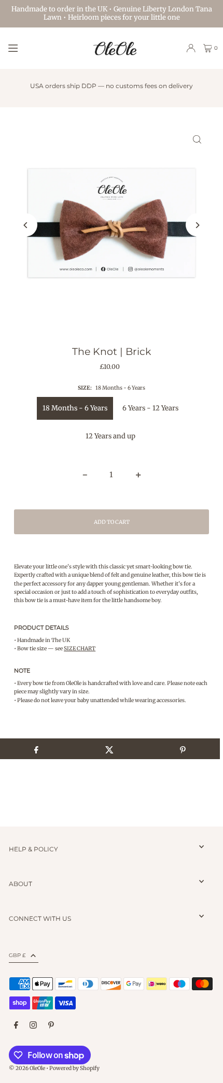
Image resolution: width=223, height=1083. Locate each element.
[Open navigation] (45, 47)
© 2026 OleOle (27, 1068)
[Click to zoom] (197, 139)
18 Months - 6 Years (75, 408)
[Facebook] (16, 1025)
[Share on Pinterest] (183, 748)
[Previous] (25, 225)
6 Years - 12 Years (150, 408)
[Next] (197, 225)
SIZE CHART (79, 648)
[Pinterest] (51, 1025)
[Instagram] (33, 1025)
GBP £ (17, 955)
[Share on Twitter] (109, 748)
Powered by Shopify (74, 1068)
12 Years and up (110, 436)
